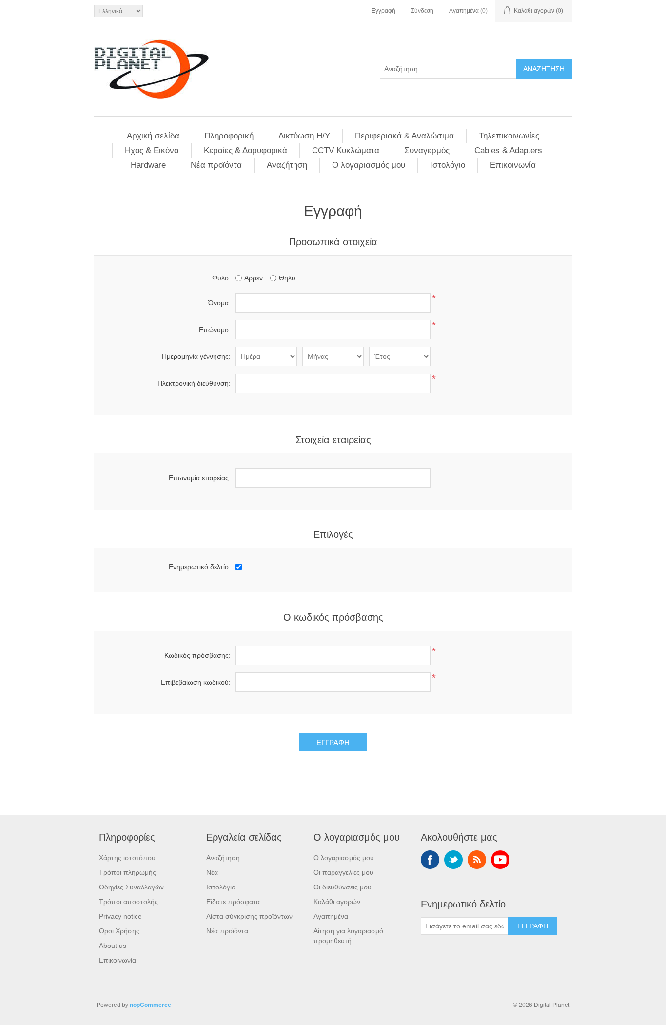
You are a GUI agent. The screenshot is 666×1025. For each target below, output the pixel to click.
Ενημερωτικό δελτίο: (200, 567)
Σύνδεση (422, 10)
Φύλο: (221, 278)
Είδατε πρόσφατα (233, 902)
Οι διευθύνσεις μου (342, 887)
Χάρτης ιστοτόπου (127, 858)
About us (112, 945)
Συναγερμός (427, 150)
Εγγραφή (383, 10)
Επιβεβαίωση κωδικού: (196, 682)
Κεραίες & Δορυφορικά (245, 150)
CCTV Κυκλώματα (345, 150)
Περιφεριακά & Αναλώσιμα (404, 135)
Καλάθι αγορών (336, 902)
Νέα (212, 872)
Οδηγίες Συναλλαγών (131, 887)
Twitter (453, 859)
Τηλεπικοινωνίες (509, 135)
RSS (477, 859)
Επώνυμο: (215, 330)
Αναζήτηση (287, 165)
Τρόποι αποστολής (128, 902)
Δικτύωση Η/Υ (304, 135)
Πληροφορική (229, 135)
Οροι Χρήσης (119, 931)
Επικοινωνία (513, 165)
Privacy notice (120, 916)
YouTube (500, 859)
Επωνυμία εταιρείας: (200, 478)
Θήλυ (287, 278)
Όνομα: (219, 303)
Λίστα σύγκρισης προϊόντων (249, 916)
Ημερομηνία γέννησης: (196, 356)
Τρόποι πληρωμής (127, 872)
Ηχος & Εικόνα (152, 150)
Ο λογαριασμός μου (368, 165)
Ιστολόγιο (447, 165)
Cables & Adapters (508, 150)
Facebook (430, 859)
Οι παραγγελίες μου (343, 872)
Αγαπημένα (330, 916)
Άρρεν (253, 278)
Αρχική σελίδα (153, 135)
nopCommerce (150, 1005)
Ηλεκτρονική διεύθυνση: (194, 383)
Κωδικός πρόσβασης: (197, 655)
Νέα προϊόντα (216, 165)
